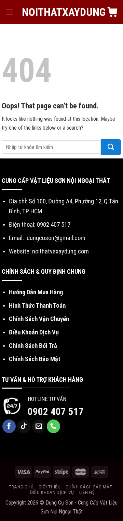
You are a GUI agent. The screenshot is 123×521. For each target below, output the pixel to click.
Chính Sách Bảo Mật (34, 359)
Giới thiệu (50, 486)
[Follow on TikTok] (24, 426)
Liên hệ (87, 492)
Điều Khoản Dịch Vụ (34, 332)
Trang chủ (21, 486)
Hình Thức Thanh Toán (37, 305)
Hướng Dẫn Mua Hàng (36, 292)
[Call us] (53, 426)
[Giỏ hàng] (112, 12)
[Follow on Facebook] (9, 426)
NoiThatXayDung (61, 12)
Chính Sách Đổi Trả (33, 345)
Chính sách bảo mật (89, 486)
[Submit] (111, 147)
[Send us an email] (39, 426)
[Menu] (9, 11)
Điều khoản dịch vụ (52, 492)
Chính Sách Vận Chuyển (39, 318)
